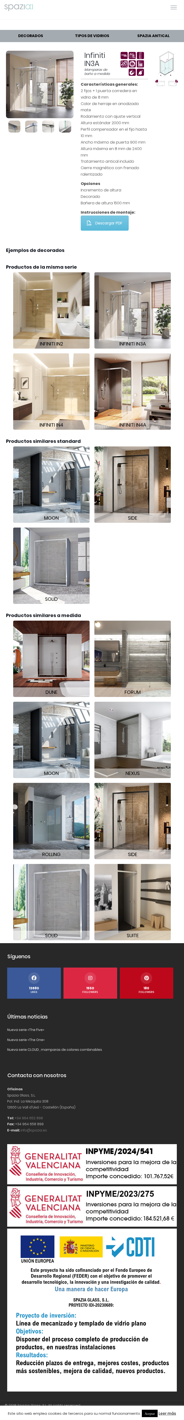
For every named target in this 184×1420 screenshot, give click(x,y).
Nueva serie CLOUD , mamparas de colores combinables (54, 1049)
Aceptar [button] (150, 1413)
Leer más (167, 1413)
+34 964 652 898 (29, 1118)
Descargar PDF (108, 223)
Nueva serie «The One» (26, 1039)
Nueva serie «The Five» (25, 1029)
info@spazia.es (34, 1130)
